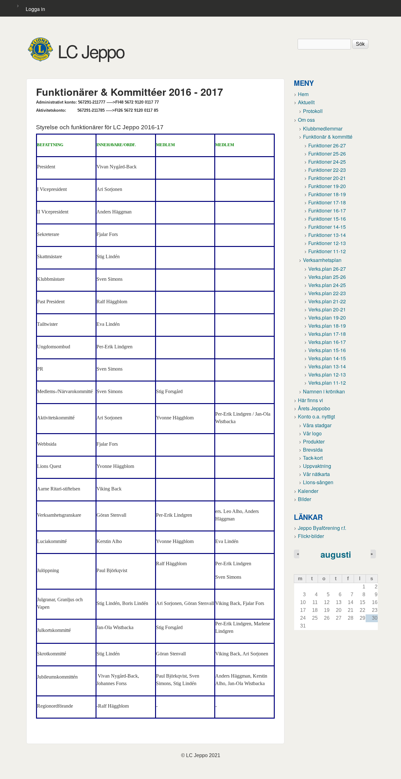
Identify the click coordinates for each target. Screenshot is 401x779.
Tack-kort (313, 457)
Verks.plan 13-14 (327, 366)
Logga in (35, 9)
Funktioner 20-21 (327, 178)
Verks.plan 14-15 (327, 358)
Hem (303, 94)
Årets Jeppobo (314, 408)
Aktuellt (306, 102)
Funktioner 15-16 (327, 218)
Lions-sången (318, 482)
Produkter (314, 441)
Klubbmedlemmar (322, 128)
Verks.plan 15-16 (327, 350)
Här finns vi (310, 400)
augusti (335, 554)
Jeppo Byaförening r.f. (322, 527)
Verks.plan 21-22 (327, 301)
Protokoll (313, 111)
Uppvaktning (317, 465)
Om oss (306, 119)
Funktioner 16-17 (327, 210)
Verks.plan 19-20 (327, 317)
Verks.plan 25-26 (327, 276)
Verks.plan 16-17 (327, 342)
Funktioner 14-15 (327, 226)
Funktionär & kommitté (327, 136)
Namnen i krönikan (324, 391)
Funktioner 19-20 (327, 186)
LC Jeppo (91, 50)
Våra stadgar (317, 425)
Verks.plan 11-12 (327, 382)
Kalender (308, 491)
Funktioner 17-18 (327, 202)
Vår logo (312, 433)
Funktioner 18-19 (327, 194)
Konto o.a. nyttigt (316, 416)
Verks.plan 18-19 (327, 325)
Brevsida (313, 449)
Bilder (304, 499)
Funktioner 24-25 (327, 161)
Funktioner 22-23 (327, 169)
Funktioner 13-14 (327, 234)
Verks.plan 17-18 (327, 333)
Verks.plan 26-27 (327, 268)
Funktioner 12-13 (327, 243)
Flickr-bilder (311, 536)
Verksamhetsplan (322, 260)
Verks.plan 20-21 (327, 309)
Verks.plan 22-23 (327, 293)
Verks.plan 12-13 (327, 374)
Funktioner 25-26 (327, 153)
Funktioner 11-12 (327, 251)
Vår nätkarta (316, 474)
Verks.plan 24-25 (327, 285)
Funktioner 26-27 (327, 145)
